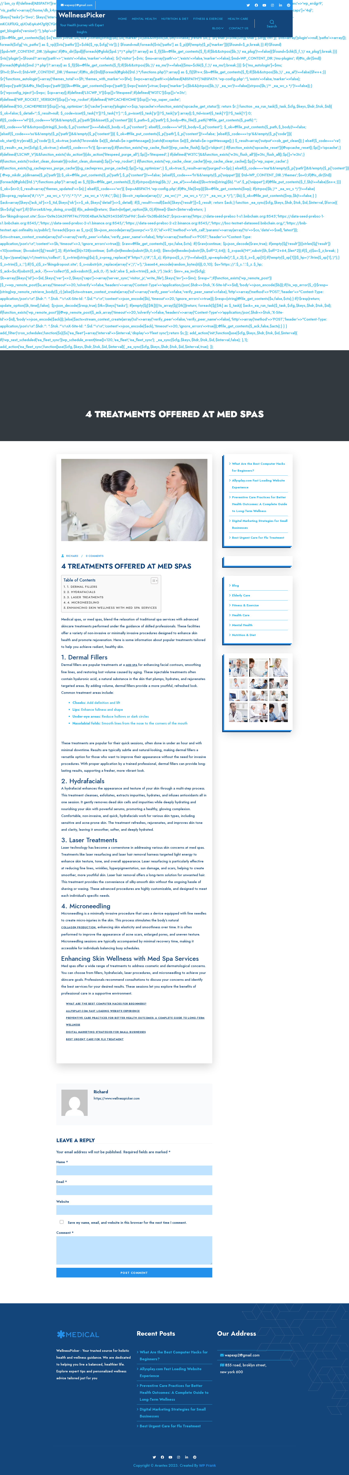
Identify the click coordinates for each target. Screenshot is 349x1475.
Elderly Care (241, 595)
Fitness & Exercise (208, 19)
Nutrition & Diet (174, 19)
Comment (65, 1232)
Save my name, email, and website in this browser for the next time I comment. (127, 1222)
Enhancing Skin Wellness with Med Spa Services (112, 608)
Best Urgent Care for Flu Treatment (95, 1039)
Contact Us (238, 28)
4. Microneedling (83, 602)
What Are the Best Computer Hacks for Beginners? (106, 1004)
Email (61, 1182)
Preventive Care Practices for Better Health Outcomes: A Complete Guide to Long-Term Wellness (135, 1021)
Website (62, 1201)
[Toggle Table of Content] (152, 580)
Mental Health (144, 19)
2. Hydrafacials (81, 592)
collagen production (78, 927)
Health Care (238, 19)
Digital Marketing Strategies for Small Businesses (106, 1032)
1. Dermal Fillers (82, 587)
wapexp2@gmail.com (78, 5)
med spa (131, 665)
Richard (72, 556)
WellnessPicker (81, 15)
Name (62, 1162)
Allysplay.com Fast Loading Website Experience (103, 1011)
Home (122, 19)
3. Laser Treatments (86, 597)
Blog (216, 28)
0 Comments (95, 556)
